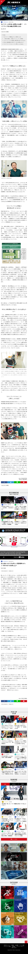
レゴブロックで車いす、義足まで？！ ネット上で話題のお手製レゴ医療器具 (7, 834)
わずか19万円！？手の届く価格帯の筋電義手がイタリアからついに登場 (20, 834)
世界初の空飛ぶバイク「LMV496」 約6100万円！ (7, 508)
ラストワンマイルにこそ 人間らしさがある (13, 44)
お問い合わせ (14, 947)
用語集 (12, 945)
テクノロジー (4, 571)
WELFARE (17, 739)
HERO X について (7, 945)
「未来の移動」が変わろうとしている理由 (13, 38)
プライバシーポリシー (20, 946)
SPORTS (4, 754)
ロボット (11, 571)
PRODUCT (17, 504)
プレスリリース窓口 (7, 946)
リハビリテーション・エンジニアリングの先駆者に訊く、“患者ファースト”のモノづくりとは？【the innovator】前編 (20, 759)
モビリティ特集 (5, 31)
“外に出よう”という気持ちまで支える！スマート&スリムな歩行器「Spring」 (20, 742)
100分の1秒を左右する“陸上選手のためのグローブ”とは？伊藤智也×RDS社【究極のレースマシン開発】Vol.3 (7, 774)
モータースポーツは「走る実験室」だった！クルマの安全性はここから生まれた (20, 772)
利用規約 (13, 946)
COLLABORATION (18, 519)
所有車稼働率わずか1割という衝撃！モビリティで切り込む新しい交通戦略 (7, 523)
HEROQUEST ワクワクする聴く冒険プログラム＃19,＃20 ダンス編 (7, 820)
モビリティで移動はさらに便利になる (12, 36)
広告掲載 (16, 945)
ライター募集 (22, 945)
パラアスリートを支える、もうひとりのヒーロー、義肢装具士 (7, 742)
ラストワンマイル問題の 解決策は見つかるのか (14, 40)
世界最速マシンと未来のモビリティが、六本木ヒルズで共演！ (20, 523)
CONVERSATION (5, 723)
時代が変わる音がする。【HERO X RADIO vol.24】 (20, 727)
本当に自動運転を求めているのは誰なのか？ (14, 42)
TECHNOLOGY (5, 22)
